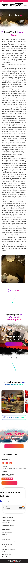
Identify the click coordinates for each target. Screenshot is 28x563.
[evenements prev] (12, 358)
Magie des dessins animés (9, 542)
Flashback (5, 547)
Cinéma (4, 552)
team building (11, 72)
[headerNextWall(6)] (15, 25)
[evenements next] (16, 358)
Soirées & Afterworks (8, 520)
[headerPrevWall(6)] (11, 25)
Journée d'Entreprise (8, 525)
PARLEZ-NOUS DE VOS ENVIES (14, 446)
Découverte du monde (8, 549)
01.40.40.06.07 (7, 479)
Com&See (17, 561)
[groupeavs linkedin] (10, 463)
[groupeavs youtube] (2, 463)
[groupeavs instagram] (6, 463)
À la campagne (6, 554)
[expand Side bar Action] (25, 5)
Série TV (4, 534)
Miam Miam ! (6, 539)
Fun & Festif (5, 537)
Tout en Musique (7, 532)
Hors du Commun (7, 544)
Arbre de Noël (6, 523)
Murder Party (18, 61)
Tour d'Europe (6, 557)
